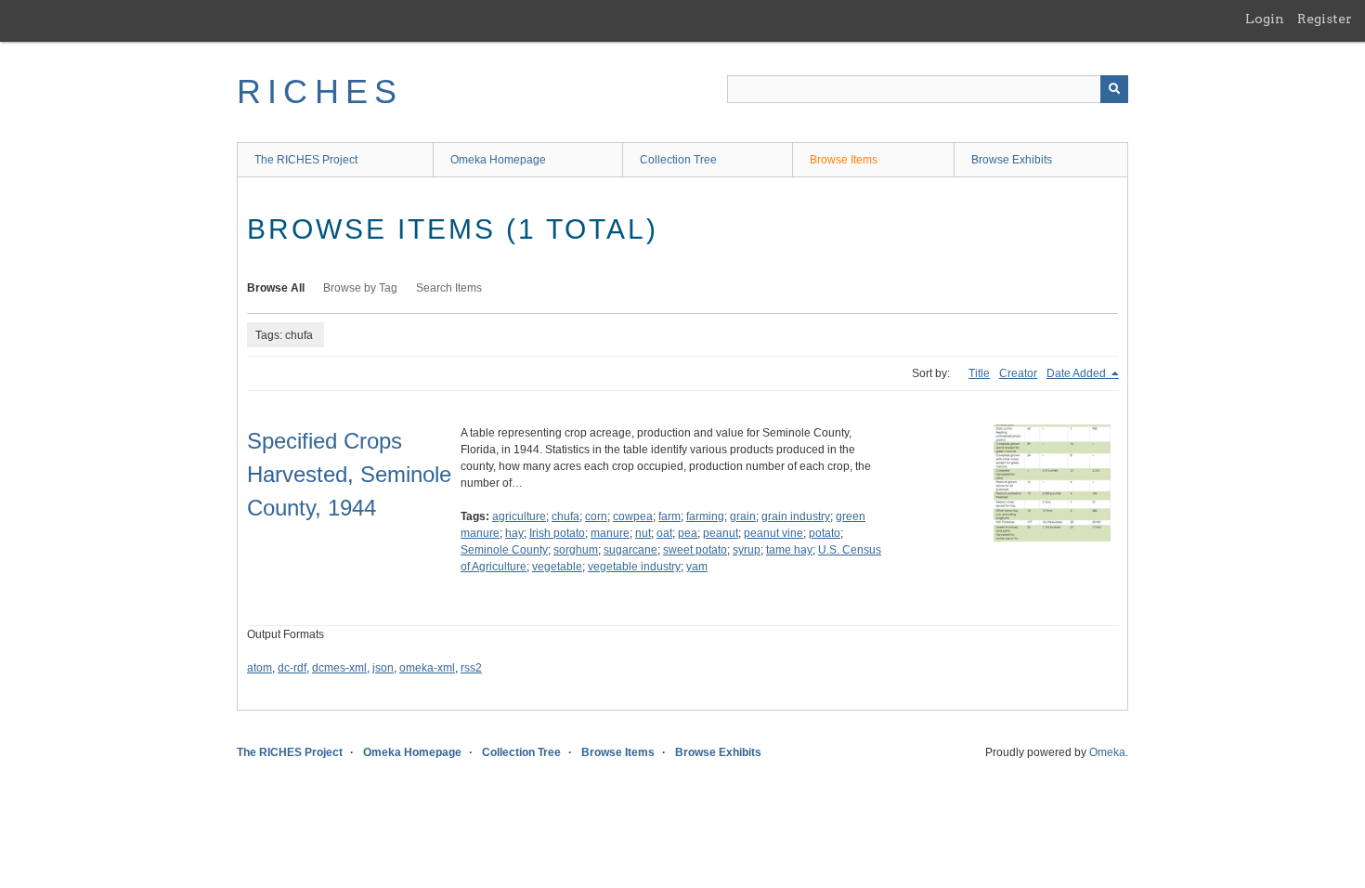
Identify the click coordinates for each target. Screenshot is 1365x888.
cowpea (633, 516)
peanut (720, 533)
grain (743, 516)
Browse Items (844, 159)
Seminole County (504, 549)
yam (697, 566)
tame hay (789, 549)
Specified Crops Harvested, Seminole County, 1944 (349, 474)
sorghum (575, 549)
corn (596, 516)
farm (669, 516)
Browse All (276, 287)
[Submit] (1114, 89)
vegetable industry (634, 566)
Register (1324, 18)
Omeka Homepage (498, 159)
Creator (1018, 373)
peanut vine (773, 533)
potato (824, 533)
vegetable (557, 566)
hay (514, 533)
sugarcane (630, 549)
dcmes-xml (339, 667)
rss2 (471, 667)
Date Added (1077, 373)
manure (610, 533)
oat (664, 533)
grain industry (795, 516)
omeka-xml (427, 667)
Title (979, 373)
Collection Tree (678, 159)
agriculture (519, 516)
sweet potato (695, 549)
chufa (565, 516)
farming (705, 516)
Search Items (449, 287)
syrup (746, 549)
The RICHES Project (306, 159)
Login (1264, 18)
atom (259, 667)
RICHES (320, 91)
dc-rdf (292, 667)
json (383, 667)
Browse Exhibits (1011, 159)
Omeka (1107, 752)
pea (687, 533)
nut (643, 533)
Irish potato (557, 533)
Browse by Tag (360, 287)
